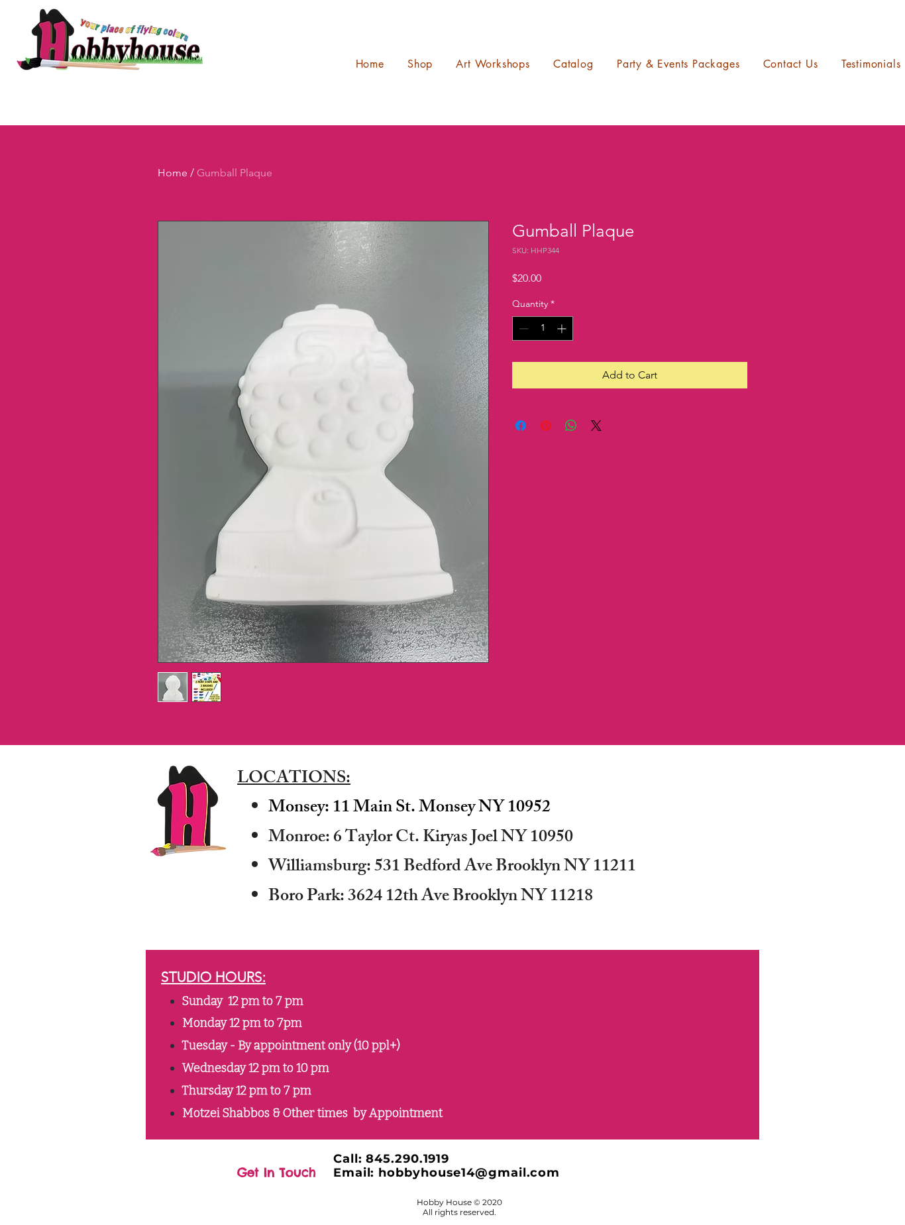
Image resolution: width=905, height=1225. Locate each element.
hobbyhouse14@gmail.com (469, 1172)
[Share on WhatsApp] (571, 426)
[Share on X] (596, 426)
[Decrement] (522, 328)
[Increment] (563, 328)
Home (172, 172)
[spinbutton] (543, 328)
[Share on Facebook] (521, 426)
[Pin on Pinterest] (546, 426)
